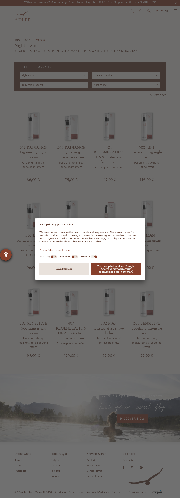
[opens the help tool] (6, 255)
